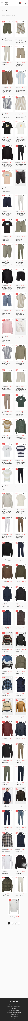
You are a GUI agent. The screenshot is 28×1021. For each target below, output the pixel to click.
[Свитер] (7, 640)
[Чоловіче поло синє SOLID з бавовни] (21, 451)
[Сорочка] (21, 706)
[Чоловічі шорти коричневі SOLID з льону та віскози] (7, 78)
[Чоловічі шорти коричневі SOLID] (21, 53)
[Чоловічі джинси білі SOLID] (7, 525)
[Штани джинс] (7, 817)
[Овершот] (7, 684)
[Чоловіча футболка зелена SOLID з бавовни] (21, 401)
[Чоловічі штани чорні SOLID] (21, 153)
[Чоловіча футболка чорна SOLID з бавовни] (7, 128)
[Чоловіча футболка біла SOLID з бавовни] (21, 128)
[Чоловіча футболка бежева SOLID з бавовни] (7, 177)
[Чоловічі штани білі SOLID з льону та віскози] (21, 202)
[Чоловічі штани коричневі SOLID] (21, 525)
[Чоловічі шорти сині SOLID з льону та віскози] (7, 103)
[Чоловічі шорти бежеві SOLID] (21, 326)
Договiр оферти (14, 1014)
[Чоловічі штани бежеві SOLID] (7, 401)
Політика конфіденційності (14, 1012)
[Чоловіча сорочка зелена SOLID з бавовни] (21, 352)
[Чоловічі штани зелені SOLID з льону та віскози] (21, 251)
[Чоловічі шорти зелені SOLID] (7, 28)
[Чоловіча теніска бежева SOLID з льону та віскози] (21, 300)
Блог (14, 1018)
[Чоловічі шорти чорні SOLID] (21, 177)
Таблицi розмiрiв (14, 1016)
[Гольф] (7, 795)
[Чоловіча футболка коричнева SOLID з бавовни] (7, 426)
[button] (24, 865)
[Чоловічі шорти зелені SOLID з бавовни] (21, 227)
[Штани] (7, 53)
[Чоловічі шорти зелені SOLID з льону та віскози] (7, 251)
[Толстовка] (7, 549)
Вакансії (14, 1008)
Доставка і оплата (14, 1004)
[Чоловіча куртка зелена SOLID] (21, 426)
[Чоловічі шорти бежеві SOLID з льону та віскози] (21, 28)
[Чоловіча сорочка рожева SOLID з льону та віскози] (7, 326)
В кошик (7, 41)
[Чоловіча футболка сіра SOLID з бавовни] (7, 475)
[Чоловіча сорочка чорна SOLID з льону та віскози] (7, 153)
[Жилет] (7, 617)
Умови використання (14, 1010)
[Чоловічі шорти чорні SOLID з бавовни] (21, 276)
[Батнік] (7, 571)
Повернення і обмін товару (14, 1006)
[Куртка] (7, 594)
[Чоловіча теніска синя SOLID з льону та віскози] (21, 78)
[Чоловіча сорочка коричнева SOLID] (7, 500)
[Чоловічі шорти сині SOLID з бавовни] (7, 300)
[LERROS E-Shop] (6, 3)
